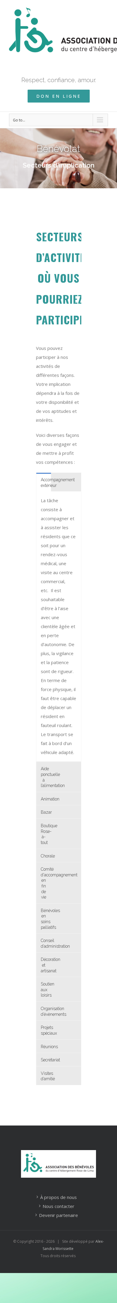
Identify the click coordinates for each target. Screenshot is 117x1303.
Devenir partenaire (58, 1215)
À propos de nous (58, 1197)
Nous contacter (58, 1206)
